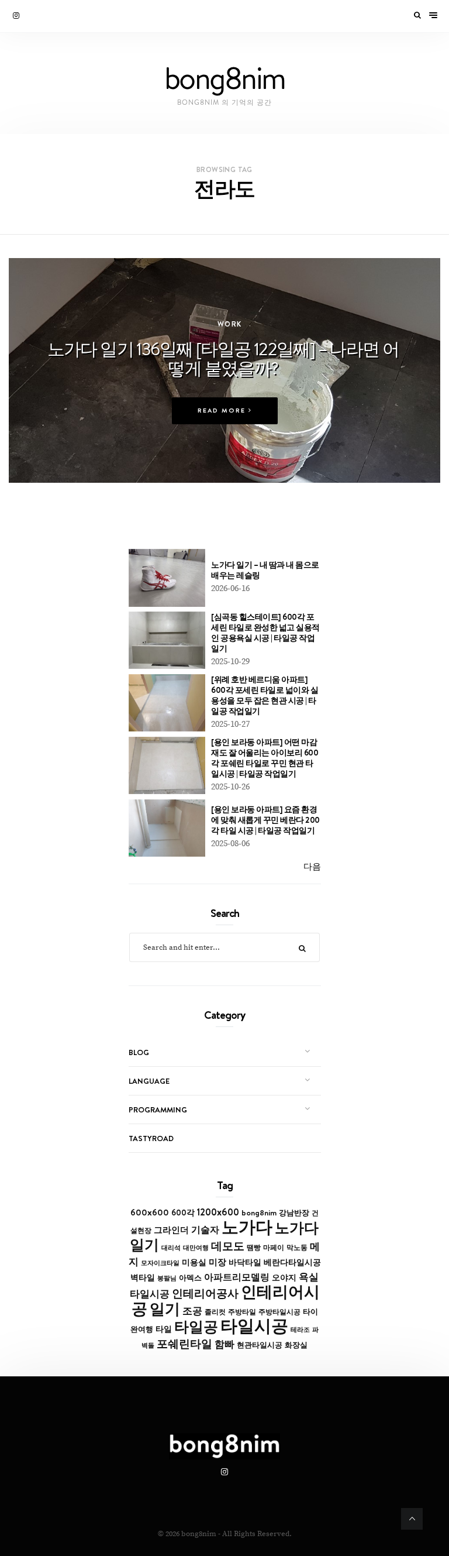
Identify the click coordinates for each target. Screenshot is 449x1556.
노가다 (247, 1227)
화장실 (296, 1345)
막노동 (297, 1247)
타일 (164, 1329)
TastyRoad (151, 1138)
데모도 (227, 1246)
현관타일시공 (259, 1345)
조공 (192, 1311)
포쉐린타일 (184, 1343)
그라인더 (171, 1230)
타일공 (196, 1327)
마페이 (273, 1247)
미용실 (194, 1262)
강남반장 (294, 1212)
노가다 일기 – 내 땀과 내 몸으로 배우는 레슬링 (265, 570)
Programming (158, 1109)
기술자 (205, 1229)
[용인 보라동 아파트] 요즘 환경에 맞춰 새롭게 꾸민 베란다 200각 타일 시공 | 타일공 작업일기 (265, 819)
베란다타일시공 (292, 1262)
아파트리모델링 (237, 1277)
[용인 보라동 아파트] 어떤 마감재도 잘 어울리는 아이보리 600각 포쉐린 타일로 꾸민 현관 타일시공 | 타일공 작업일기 (264, 757)
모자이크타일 (160, 1263)
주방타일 (242, 1312)
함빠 (224, 1344)
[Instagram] (17, 15)
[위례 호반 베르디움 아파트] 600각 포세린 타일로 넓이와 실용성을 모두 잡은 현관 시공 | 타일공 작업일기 (264, 695)
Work (229, 324)
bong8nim (259, 1212)
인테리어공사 (205, 1293)
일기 (165, 1309)
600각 (183, 1212)
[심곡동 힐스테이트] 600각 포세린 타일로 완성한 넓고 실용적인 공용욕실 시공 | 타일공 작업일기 (265, 632)
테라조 (300, 1329)
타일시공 (254, 1325)
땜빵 (254, 1247)
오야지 (284, 1277)
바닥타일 (245, 1262)
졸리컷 (215, 1312)
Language (149, 1081)
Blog (139, 1052)
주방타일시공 (279, 1312)
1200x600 (218, 1211)
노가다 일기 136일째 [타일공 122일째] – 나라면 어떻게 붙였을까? (223, 358)
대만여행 (196, 1247)
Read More (223, 410)
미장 (217, 1262)
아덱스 (190, 1277)
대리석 (171, 1247)
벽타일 (142, 1277)
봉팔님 (167, 1278)
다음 (312, 867)
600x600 (149, 1212)
